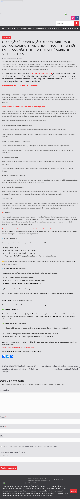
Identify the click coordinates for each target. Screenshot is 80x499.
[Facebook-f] (77, 18)
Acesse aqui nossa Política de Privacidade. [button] (39, 495)
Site (1, 436)
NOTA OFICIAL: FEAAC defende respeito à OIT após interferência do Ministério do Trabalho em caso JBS (20, 369)
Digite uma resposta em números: (12, 452)
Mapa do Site (58, 479)
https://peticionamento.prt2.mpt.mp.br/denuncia (18, 347)
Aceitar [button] (73, 491)
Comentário (5, 390)
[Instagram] (73, 18)
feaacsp (20, 58)
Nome (3, 417)
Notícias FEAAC (6, 37)
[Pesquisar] (76, 23)
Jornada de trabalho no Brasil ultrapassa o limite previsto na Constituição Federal (60, 367)
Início (4, 28)
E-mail (3, 426)
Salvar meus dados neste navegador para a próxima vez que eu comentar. (30, 446)
